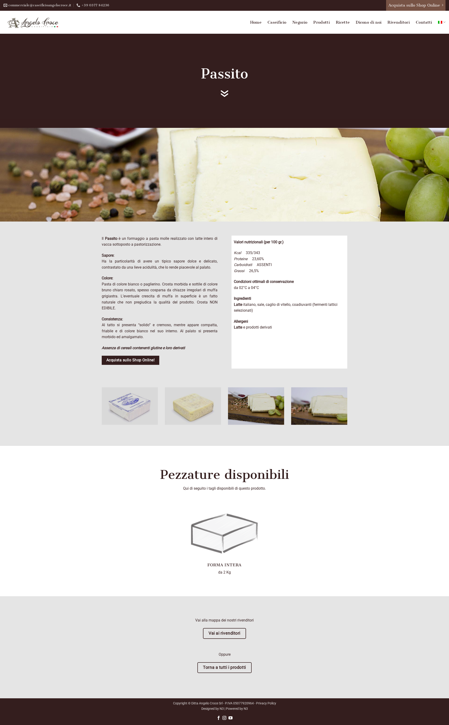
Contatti (424, 22)
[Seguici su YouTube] (230, 718)
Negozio (299, 22)
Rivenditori (398, 22)
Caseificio (277, 22)
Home (255, 22)
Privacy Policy (266, 703)
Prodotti (321, 22)
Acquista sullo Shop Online (414, 5)
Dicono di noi (368, 22)
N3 (222, 709)
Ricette (343, 22)
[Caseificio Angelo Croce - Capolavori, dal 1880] (33, 22)
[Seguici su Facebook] (218, 718)
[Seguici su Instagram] (224, 718)
